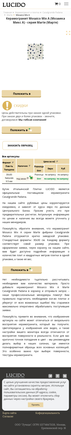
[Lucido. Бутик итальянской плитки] (35, 4)
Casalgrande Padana (53, 12)
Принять (36, 404)
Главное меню (66, 4)
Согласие (8, 416)
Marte (10, 15)
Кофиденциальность (48, 413)
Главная (7, 12)
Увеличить (68, 33)
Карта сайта (9, 413)
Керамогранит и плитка (27, 12)
